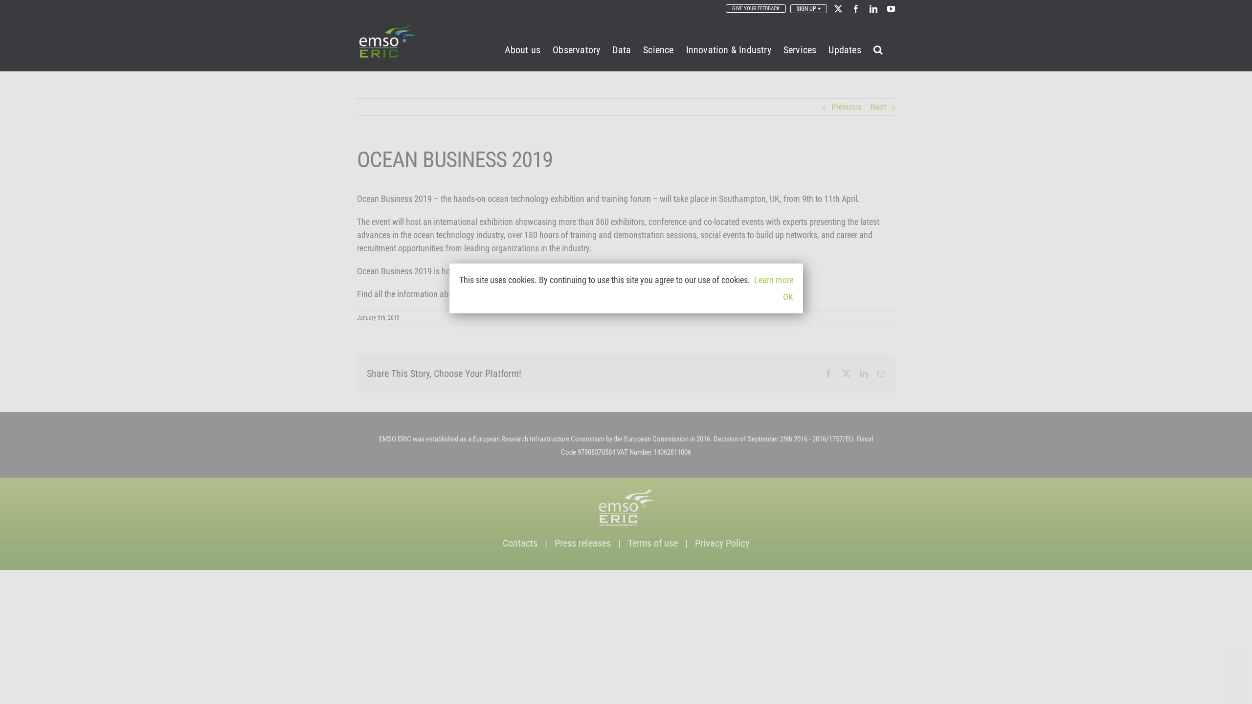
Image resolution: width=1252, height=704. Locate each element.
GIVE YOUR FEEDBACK (756, 8)
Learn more (773, 280)
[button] (878, 48)
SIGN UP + (809, 8)
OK (788, 297)
